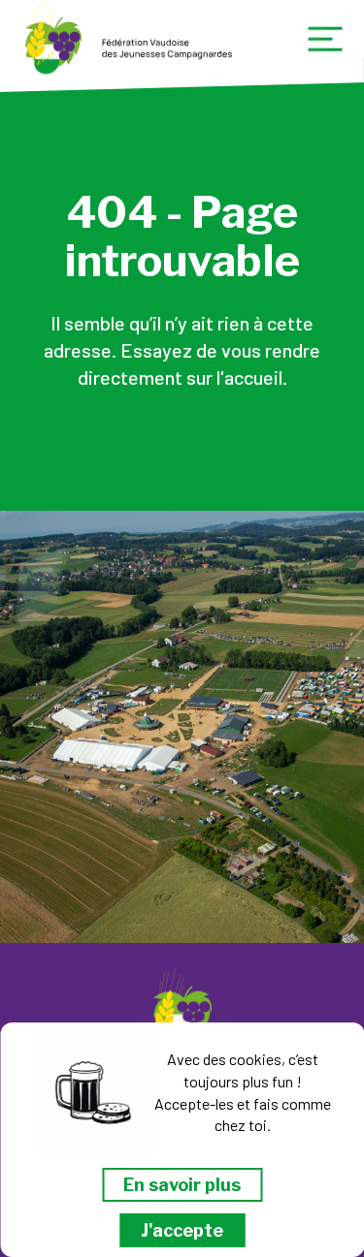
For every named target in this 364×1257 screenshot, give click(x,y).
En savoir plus (182, 1185)
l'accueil (249, 377)
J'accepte (182, 1230)
